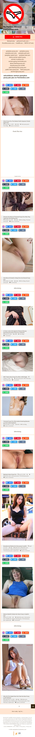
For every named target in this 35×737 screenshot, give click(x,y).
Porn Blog (5, 125)
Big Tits (20, 711)
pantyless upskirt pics (11, 55)
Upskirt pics (16, 550)
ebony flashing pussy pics (17, 63)
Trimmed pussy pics (24, 476)
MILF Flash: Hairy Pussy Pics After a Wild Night (15, 377)
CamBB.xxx (19, 43)
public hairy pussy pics (12, 69)
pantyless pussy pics (12, 51)
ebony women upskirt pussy (17, 57)
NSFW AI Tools (29, 43)
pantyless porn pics (11, 53)
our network (27, 724)
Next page (33, 706)
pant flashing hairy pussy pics (17, 67)
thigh (11, 547)
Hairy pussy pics (25, 124)
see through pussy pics (17, 71)
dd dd (17, 124)
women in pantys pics (17, 59)
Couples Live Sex (17, 176)
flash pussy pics (25, 69)
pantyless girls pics (23, 53)
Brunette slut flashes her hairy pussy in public (15, 546)
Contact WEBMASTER (8, 726)
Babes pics (17, 547)
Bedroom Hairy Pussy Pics (9, 474)
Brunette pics (6, 549)
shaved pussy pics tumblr (17, 65)
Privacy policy (22, 726)
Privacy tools (28, 726)
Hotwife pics (9, 618)
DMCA (17, 726)
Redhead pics (14, 701)
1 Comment (7, 335)
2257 (14, 726)
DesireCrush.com (23, 41)
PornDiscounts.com (8, 43)
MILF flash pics (27, 378)
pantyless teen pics (24, 55)
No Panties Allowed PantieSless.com (12, 28)
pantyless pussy (24, 51)
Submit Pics (18, 37)
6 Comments (14, 282)
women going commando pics (17, 61)
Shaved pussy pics (22, 701)
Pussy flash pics (7, 380)
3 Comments (17, 620)
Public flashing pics (14, 549)
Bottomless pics (7, 476)
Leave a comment (15, 125)
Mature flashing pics (17, 618)
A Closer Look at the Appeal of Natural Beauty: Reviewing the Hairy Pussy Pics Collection (15, 331)
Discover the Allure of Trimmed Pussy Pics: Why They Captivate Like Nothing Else (16, 217)
